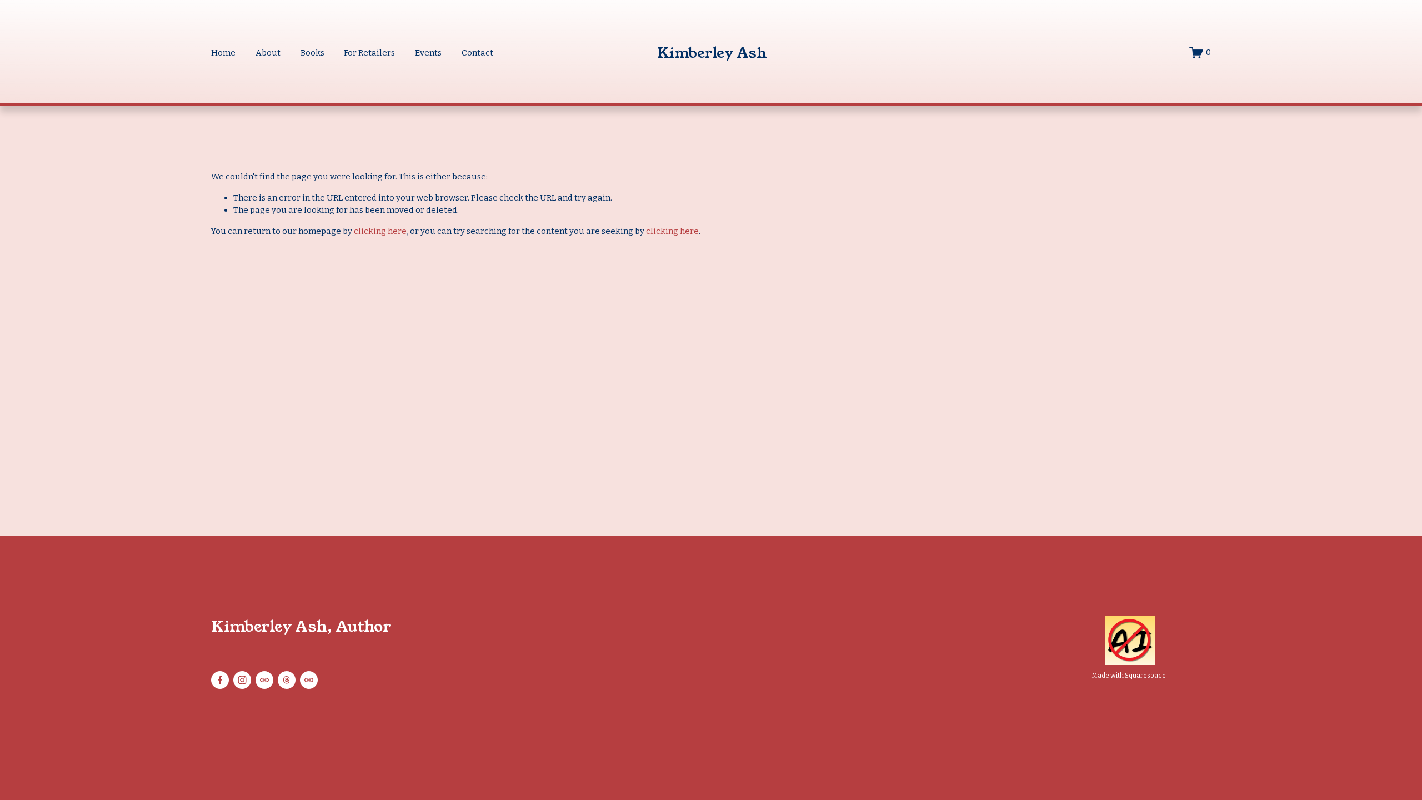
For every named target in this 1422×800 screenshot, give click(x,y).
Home (223, 53)
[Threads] (287, 680)
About (268, 53)
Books (312, 53)
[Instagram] (242, 680)
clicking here (380, 231)
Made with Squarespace (1128, 675)
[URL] (264, 680)
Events (428, 53)
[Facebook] (220, 680)
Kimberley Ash (712, 53)
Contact (477, 53)
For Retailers (369, 53)
